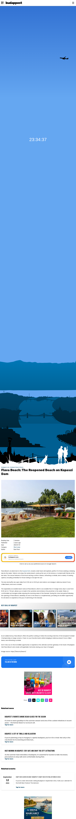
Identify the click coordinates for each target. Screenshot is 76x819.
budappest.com (5, 467)
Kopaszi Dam (26, 571)
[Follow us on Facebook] (69, 662)
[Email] (50, 700)
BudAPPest (14, 3)
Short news (17, 547)
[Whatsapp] (42, 700)
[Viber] (46, 700)
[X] (33, 700)
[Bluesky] (38, 700)
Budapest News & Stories (16, 467)
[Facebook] (29, 700)
